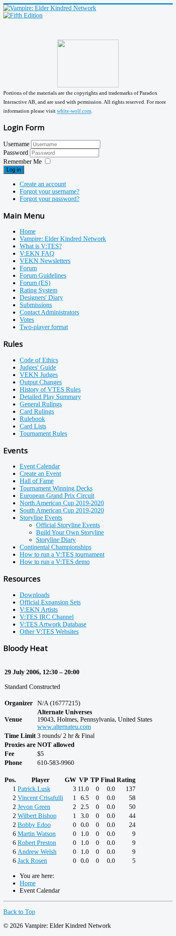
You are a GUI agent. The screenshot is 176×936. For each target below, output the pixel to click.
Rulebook (32, 418)
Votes (27, 319)
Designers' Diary (41, 297)
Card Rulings (37, 411)
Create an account (43, 184)
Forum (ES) (35, 282)
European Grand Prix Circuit (57, 495)
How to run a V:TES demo (55, 561)
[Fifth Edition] (23, 15)
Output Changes (41, 382)
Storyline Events (41, 517)
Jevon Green (34, 806)
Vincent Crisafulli (40, 797)
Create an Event (40, 473)
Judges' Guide (38, 367)
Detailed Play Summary (50, 396)
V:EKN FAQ (37, 253)
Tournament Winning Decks (56, 488)
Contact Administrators (49, 312)
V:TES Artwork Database (53, 624)
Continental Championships (55, 547)
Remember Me (22, 161)
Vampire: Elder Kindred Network (63, 238)
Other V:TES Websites (49, 631)
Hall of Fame (37, 480)
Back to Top (19, 911)
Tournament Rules (43, 433)
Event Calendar (40, 466)
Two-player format (44, 326)
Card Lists (33, 426)
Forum (28, 268)
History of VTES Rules (50, 389)
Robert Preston (37, 842)
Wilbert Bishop (37, 815)
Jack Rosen (32, 860)
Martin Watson (37, 833)
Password (16, 152)
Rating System (38, 290)
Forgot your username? (49, 191)
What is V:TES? (41, 246)
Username (16, 143)
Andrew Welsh (37, 851)
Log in (14, 170)
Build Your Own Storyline (70, 532)
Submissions (36, 304)
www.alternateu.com (64, 726)
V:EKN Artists (39, 609)
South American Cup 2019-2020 (62, 510)
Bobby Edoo (34, 824)
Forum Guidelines (43, 275)
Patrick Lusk (34, 788)
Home (28, 231)
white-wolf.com (74, 111)
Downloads (35, 594)
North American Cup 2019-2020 (62, 502)
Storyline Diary (56, 539)
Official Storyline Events (68, 524)
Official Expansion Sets (50, 602)
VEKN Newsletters (45, 260)
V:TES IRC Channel (47, 616)
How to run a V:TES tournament (62, 554)
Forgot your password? (49, 198)
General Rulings (41, 404)
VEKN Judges (39, 374)
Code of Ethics (39, 360)
